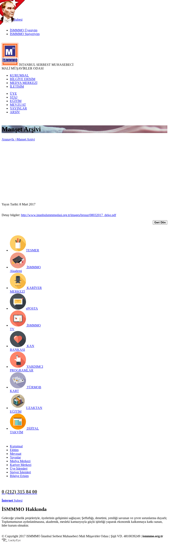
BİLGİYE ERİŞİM (22, 79)
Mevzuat (15, 453)
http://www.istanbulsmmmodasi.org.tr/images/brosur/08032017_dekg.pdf (68, 215)
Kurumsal (16, 446)
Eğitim (14, 450)
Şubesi (12, 500)
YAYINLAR (18, 108)
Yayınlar (15, 457)
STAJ (13, 97)
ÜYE (13, 93)
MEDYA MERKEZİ (23, 83)
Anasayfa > (9, 139)
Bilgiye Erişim (19, 476)
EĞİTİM (15, 101)
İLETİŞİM (17, 86)
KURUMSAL (19, 75)
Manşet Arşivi (26, 139)
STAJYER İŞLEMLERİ (65, 500)
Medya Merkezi (20, 461)
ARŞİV (15, 112)
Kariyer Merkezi (20, 465)
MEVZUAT (18, 104)
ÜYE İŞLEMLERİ (35, 500)
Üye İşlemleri (18, 468)
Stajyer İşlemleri (20, 472)
